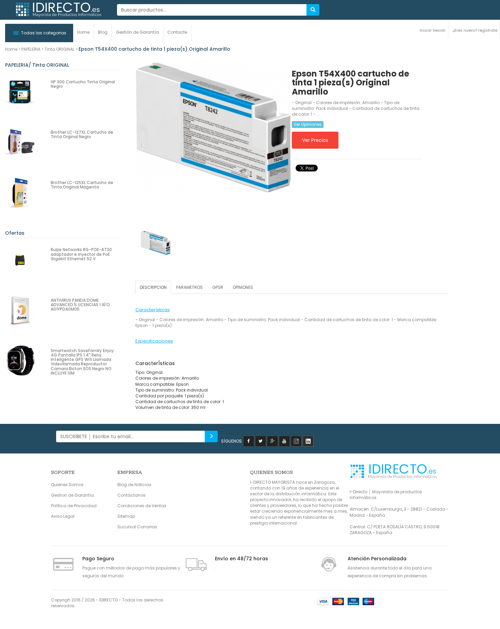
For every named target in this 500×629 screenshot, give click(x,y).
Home (83, 32)
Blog (102, 32)
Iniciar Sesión (433, 30)
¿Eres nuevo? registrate (474, 30)
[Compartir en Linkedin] (308, 441)
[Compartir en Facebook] (248, 441)
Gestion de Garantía (72, 495)
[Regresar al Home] (58, 10)
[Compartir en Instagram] (296, 441)
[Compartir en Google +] (272, 441)
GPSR (217, 287)
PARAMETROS (189, 287)
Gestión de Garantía (137, 32)
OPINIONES (243, 287)
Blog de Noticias (134, 484)
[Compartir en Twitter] (260, 441)
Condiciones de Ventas (141, 506)
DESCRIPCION (153, 287)
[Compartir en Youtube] (284, 441)
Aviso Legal (62, 516)
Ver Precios (315, 140)
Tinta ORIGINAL (59, 49)
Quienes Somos (67, 484)
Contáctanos (131, 495)
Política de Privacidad (74, 506)
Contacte (177, 32)
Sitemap (126, 516)
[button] (39, 33)
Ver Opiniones (308, 124)
